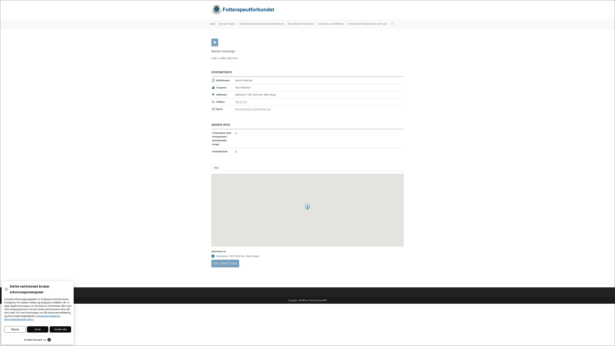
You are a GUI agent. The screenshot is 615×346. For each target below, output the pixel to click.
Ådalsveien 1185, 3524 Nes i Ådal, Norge (237, 256)
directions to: (218, 251)
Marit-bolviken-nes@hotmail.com (253, 109)
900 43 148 (241, 101)
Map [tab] (216, 167)
